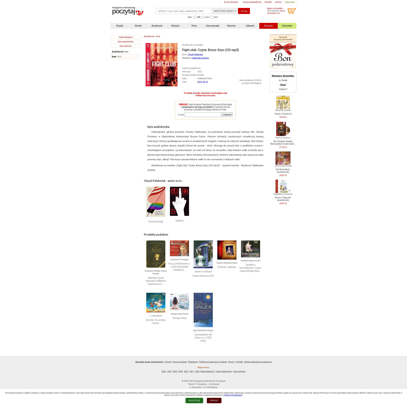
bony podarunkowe (252, 2)
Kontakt (239, 362)
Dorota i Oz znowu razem (156, 322)
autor (207, 17)
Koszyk (167, 362)
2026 (164, 371)
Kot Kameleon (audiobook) (283, 170)
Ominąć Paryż (179, 318)
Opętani (179, 220)
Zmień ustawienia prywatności (258, 362)
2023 (180, 371)
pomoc (278, 2)
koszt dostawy (231, 2)
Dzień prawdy (155, 221)
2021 (191, 371)
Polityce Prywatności (233, 395)
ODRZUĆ (214, 400)
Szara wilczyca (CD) (203, 275)
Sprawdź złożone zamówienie (283, 38)
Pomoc (231, 362)
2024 (175, 371)
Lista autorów (239, 371)
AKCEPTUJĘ (194, 400)
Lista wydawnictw (223, 371)
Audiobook (117, 51)
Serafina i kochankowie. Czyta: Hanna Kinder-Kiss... (250, 267)
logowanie (290, 2)
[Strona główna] (128, 14)
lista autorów (126, 46)
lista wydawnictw (126, 41)
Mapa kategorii (207, 371)
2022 (186, 371)
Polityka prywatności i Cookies (213, 362)
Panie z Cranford (283, 114)
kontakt (268, 2)
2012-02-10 (202, 82)
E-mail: (181, 114)
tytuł (216, 17)
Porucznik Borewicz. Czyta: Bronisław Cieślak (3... (179, 266)
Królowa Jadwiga (227, 267)
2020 (197, 371)
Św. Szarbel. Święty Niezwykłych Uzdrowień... (283, 142)
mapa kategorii (126, 37)
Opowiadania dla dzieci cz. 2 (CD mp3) (203, 337)
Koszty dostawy (179, 362)
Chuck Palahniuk (195, 54)
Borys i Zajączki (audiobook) (283, 198)
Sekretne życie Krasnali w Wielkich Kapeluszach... (156, 280)
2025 (169, 371)
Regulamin (193, 362)
